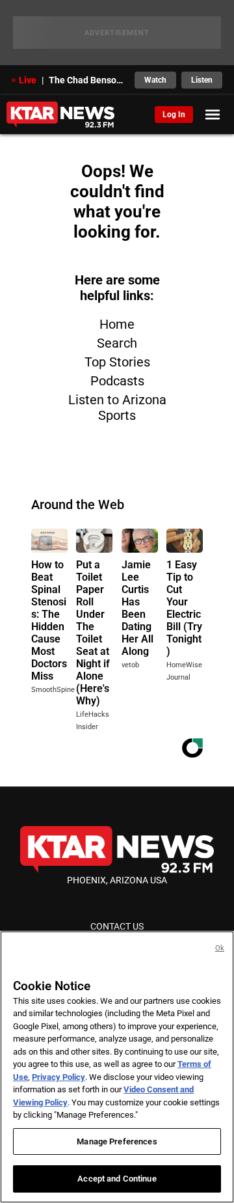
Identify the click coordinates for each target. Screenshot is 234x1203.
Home (117, 324)
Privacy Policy (58, 1077)
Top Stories (117, 362)
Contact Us (117, 926)
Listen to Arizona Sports (117, 407)
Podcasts (117, 381)
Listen (202, 80)
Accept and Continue (116, 1178)
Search (117, 343)
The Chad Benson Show (88, 80)
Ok (219, 948)
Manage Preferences (117, 1141)
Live (27, 80)
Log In (173, 114)
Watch (155, 80)
